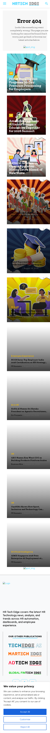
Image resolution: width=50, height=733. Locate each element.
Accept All (25, 712)
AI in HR (15, 307)
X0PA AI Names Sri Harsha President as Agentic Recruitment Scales (29, 410)
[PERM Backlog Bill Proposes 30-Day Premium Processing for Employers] (26, 73)
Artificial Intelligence (22, 552)
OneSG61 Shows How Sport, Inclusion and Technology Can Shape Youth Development (26, 508)
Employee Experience (22, 356)
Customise (25, 719)
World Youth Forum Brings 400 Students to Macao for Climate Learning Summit (27, 214)
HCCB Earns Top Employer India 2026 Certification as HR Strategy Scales (28, 361)
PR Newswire (16, 219)
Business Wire (17, 464)
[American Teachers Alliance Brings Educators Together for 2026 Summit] (26, 115)
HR (11, 73)
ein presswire (16, 415)
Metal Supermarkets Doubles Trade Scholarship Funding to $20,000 (26, 263)
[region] (25, 707)
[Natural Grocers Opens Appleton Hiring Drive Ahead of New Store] (26, 157)
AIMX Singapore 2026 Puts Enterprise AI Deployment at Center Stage (26, 557)
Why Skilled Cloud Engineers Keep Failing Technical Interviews (29, 312)
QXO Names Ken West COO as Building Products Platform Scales (29, 459)
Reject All (25, 727)
